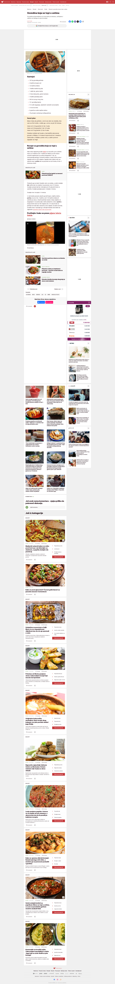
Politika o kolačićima (59, 976)
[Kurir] (40, 973)
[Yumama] (51, 973)
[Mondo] (35, 973)
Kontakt (52, 976)
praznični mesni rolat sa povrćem (42, 209)
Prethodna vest (33, 289)
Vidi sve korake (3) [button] (58, 867)
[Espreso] (45, 973)
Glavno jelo (40, 9)
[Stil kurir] (76, 973)
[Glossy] (80, 973)
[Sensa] (62, 973)
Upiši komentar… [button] (34, 507)
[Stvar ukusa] (5, 2)
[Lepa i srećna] (57, 973)
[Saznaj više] (88, 218)
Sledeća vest (57, 289)
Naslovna (29, 9)
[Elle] (66, 973)
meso (44, 151)
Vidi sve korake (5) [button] (58, 556)
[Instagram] (57, 979)
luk (42, 294)
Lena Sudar (29, 21)
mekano (38, 294)
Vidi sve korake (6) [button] (58, 638)
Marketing (75, 976)
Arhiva (79, 976)
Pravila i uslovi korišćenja (45, 976)
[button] (63, 22)
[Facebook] (54, 979)
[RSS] (60, 979)
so (45, 294)
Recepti (34, 9)
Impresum (37, 976)
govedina (28, 294)
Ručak (45, 9)
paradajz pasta (55, 294)
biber (49, 294)
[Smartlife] (72, 973)
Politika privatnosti (68, 976)
